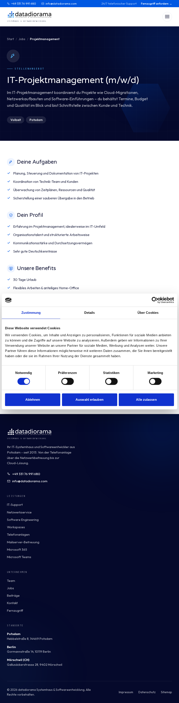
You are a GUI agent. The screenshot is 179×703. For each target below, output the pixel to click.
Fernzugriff (15, 610)
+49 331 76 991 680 (23, 3)
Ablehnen (32, 399)
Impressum (126, 692)
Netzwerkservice (19, 512)
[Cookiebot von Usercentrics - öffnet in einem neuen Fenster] (155, 300)
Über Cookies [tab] (148, 312)
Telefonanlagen (18, 534)
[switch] (67, 381)
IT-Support (15, 505)
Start (10, 39)
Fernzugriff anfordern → (156, 3)
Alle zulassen (146, 399)
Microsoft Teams (19, 557)
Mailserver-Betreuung (23, 542)
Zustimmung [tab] (31, 312)
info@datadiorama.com (61, 3)
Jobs (22, 39)
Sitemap (166, 692)
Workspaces (16, 527)
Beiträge (13, 595)
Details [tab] (89, 312)
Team (11, 581)
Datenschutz (147, 692)
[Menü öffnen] (167, 17)
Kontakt (12, 603)
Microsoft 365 (17, 549)
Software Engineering (23, 520)
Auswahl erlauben (89, 399)
